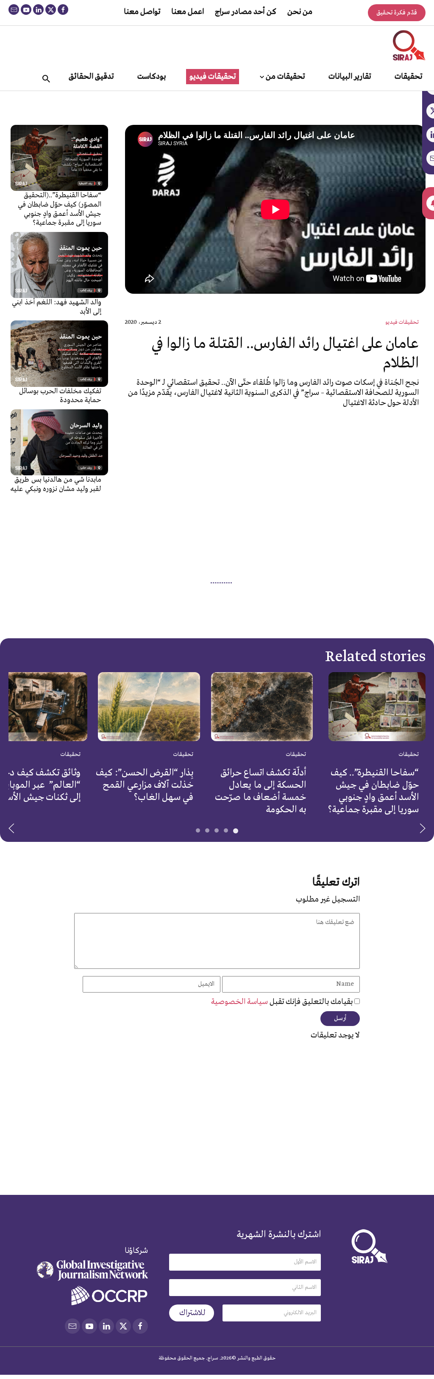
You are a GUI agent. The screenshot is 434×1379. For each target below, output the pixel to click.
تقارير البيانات (349, 77)
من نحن (299, 12)
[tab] (235, 830)
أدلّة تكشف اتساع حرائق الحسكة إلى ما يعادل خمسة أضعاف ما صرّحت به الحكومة (260, 791)
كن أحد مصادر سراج (245, 12)
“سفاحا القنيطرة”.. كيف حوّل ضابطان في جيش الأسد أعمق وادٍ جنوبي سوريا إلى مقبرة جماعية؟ (373, 791)
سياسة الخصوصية (240, 1002)
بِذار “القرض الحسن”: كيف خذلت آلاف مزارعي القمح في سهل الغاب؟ (144, 785)
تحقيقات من (285, 77)
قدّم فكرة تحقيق (396, 12)
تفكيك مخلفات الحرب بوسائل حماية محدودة (60, 396)
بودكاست (151, 77)
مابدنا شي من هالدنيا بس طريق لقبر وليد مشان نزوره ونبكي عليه (56, 484)
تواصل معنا (142, 12)
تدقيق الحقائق (91, 77)
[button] (11, 828)
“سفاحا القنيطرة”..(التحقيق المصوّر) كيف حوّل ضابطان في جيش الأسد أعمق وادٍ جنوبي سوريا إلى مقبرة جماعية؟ (60, 209)
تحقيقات (408, 77)
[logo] (409, 45)
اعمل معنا (187, 12)
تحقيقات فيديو (212, 77)
